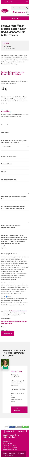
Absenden (7, 333)
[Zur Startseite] (5, 10)
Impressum (21, 453)
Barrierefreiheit (9, 455)
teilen (13, 426)
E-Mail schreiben (17, 409)
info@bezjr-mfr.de (11, 449)
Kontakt (5, 453)
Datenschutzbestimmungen (19, 311)
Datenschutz (12, 453)
